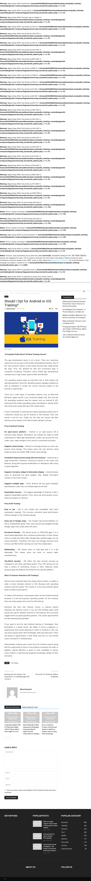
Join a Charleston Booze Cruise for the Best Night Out (74, 336)
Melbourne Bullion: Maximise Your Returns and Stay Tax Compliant (74, 316)
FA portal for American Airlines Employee (47, 675)
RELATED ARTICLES (13, 707)
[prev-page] (5, 738)
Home (6, 293)
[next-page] (9, 738)
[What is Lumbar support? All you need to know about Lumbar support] (37, 824)
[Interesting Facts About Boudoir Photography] (37, 836)
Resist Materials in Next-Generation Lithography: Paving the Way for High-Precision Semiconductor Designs (31, 729)
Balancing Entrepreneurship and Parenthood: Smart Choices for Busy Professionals (74, 304)
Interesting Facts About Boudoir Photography (48, 836)
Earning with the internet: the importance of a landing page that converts (17, 676)
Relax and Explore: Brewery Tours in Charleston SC (74, 322)
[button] (84, 291)
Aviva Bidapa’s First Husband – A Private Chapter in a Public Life (74, 311)
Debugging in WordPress (60, 260)
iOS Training (14, 663)
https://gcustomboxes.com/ (28, 692)
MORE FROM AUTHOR (30, 707)
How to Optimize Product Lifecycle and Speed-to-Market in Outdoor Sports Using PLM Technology (49, 729)
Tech (11, 293)
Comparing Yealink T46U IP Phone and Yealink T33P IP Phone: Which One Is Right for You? (75, 329)
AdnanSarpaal (10, 309)
